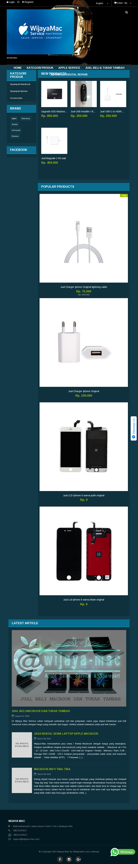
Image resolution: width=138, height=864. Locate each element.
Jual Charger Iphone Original (83, 391)
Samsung (25, 118)
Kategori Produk (40, 67)
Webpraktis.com (81, 851)
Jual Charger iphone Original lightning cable (83, 287)
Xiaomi (15, 124)
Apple (14, 118)
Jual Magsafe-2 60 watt (53, 158)
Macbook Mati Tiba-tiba (52, 769)
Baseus (15, 136)
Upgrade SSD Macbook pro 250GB (54, 111)
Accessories (16, 98)
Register (29, 2)
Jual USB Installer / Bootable (84, 111)
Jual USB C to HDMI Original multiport (113, 111)
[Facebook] (60, 859)
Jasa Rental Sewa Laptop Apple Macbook (66, 733)
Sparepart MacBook (20, 84)
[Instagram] (69, 859)
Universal (16, 130)
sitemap (95, 851)
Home (18, 67)
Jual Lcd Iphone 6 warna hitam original (83, 599)
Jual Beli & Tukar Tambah (104, 67)
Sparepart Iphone (18, 91)
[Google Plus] (79, 859)
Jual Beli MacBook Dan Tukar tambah (41, 711)
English (100, 3)
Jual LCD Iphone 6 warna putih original (83, 495)
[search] (126, 12)
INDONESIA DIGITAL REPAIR (69, 74)
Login (11, 2)
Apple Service (69, 67)
